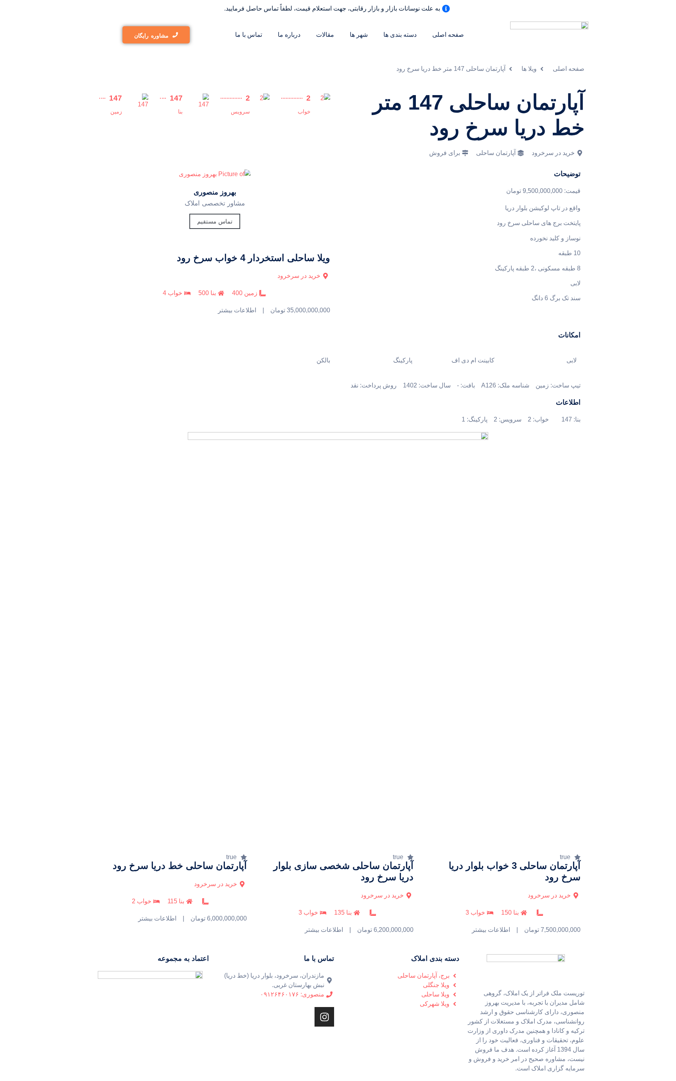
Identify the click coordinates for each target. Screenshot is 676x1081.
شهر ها (359, 34)
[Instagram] (324, 1017)
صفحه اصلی (448, 34)
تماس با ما (248, 34)
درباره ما (289, 34)
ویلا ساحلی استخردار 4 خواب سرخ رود (253, 257)
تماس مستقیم (214, 221)
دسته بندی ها (400, 34)
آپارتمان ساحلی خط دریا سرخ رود (180, 865)
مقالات (325, 34)
